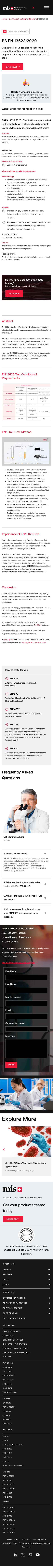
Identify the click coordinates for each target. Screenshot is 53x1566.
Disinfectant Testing (17, 19)
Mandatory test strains (12, 161)
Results (5, 243)
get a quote (8, 639)
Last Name (10, 984)
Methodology (8, 176)
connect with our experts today (34, 642)
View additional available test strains (18, 171)
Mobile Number (13, 997)
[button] (33, 8)
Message (10, 1036)
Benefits (5, 207)
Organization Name (15, 1023)
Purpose (5, 133)
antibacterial (32, 19)
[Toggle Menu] (46, 7)
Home (4, 19)
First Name (10, 971)
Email (8, 1010)
